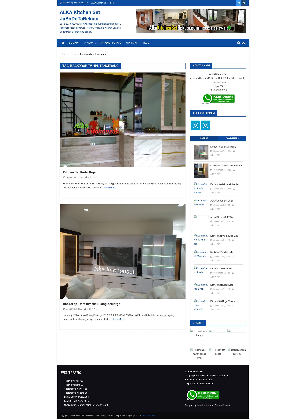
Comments (232, 138)
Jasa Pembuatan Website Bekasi (213, 405)
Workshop (132, 43)
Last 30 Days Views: (74, 401)
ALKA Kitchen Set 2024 (221, 217)
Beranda (74, 43)
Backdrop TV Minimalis (221, 252)
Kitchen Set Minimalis (221, 268)
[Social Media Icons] (195, 125)
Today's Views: (71, 381)
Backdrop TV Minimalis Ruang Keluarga (91, 304)
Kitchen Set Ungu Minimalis (224, 301)
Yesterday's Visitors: (74, 393)
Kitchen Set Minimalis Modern (225, 184)
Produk (88, 43)
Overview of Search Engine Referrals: (83, 405)
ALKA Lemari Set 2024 (221, 200)
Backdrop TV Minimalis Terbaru (226, 165)
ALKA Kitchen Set (98, 3)
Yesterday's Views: (74, 389)
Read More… (110, 187)
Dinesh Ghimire (149, 416)
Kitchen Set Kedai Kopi (79, 172)
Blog (112, 3)
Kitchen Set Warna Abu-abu (224, 236)
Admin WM (93, 177)
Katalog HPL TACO (111, 43)
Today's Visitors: (72, 385)
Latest (204, 138)
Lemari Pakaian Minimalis (223, 146)
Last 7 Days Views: (73, 397)
